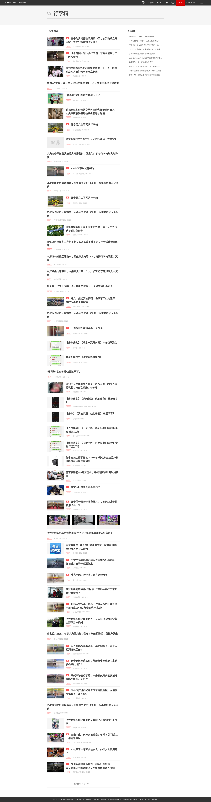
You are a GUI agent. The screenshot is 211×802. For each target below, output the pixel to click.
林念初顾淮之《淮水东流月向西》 (84, 357)
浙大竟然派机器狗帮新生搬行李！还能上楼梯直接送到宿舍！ (80, 532)
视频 (68, 46)
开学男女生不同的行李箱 (84, 124)
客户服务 (111, 799)
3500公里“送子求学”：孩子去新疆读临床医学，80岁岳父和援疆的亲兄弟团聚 (146, 41)
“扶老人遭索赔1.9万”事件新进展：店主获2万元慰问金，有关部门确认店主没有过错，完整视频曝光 (146, 49)
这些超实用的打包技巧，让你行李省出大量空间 (91, 139)
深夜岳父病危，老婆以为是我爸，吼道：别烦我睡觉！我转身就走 (82, 633)
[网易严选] (159, 2)
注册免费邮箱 (190, 3)
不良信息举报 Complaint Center (132, 799)
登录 (180, 3)
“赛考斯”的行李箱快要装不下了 (83, 95)
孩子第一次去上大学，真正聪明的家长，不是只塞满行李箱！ (80, 286)
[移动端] (143, 2)
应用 (14, 3)
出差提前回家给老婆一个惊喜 (87, 328)
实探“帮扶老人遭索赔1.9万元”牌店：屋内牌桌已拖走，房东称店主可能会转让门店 (146, 45)
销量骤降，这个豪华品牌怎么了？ (142, 62)
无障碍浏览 (22, 3)
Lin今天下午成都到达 (82, 168)
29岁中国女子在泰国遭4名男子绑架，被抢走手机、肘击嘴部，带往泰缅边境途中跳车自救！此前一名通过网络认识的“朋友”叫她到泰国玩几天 (146, 71)
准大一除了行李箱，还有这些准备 (89, 574)
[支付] (167, 2)
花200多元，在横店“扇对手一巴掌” (142, 36)
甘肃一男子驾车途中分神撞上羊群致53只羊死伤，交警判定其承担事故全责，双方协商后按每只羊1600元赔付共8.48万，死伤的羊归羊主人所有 (146, 75)
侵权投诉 (155, 799)
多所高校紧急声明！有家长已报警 (142, 54)
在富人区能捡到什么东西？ (85, 487)
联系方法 (96, 799)
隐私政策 (118, 799)
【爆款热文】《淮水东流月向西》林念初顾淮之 (91, 342)
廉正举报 (147, 799)
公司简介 (89, 799)
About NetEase (80, 799)
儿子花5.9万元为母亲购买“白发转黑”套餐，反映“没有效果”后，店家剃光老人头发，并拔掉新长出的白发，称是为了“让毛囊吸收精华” (146, 58)
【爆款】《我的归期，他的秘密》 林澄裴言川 (90, 413)
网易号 (68, 76)
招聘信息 (104, 799)
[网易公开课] (151, 2)
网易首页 (8, 3)
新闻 (49, 377)
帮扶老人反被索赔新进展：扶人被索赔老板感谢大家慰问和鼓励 (146, 66)
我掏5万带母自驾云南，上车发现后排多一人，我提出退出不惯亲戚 (83, 82)
